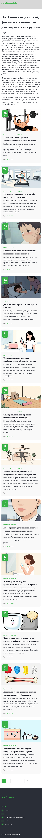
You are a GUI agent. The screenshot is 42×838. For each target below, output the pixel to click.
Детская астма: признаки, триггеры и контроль (20, 306)
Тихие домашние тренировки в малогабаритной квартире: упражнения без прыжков (17, 416)
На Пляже (9, 2)
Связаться (8, 824)
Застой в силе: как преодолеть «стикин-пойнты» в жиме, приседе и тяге (19, 139)
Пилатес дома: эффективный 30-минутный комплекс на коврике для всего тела (19, 473)
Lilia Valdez (9, 159)
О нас (7, 810)
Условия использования (12, 814)
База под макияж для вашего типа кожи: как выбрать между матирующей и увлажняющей (20, 640)
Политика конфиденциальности (15, 817)
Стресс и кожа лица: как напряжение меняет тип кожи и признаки (19, 252)
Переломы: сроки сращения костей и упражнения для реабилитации (19, 693)
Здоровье (7, 301)
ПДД (6, 821)
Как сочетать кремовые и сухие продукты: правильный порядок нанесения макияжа (17, 750)
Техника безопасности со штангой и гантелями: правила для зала (19, 196)
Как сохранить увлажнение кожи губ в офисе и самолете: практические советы (20, 529)
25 (27, 781)
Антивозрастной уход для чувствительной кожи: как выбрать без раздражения (20, 583)
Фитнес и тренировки (12, 134)
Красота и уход (9, 524)
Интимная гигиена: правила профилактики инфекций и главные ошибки (19, 360)
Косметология (9, 247)
